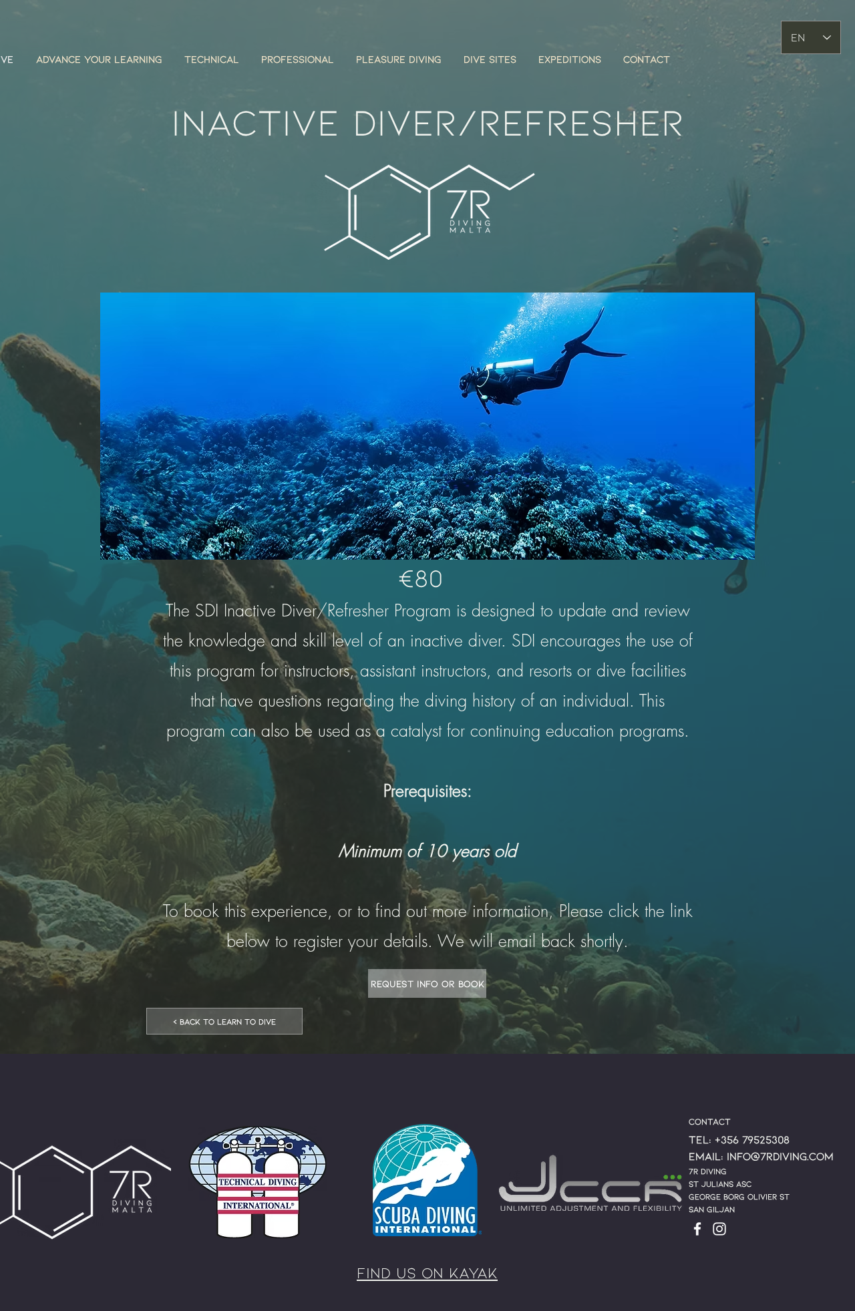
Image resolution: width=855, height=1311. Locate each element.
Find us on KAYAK (427, 1272)
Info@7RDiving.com (780, 1155)
